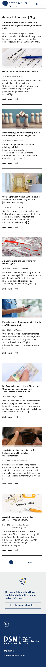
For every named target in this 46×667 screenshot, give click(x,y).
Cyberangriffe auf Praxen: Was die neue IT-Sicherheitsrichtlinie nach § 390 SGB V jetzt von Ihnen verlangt (21, 199)
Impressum (9, 650)
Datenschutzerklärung (14, 655)
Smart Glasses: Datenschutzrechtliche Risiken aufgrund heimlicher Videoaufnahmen (19, 453)
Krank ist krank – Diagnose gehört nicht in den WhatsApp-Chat (21, 323)
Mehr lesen (7, 99)
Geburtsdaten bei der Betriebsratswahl (20, 71)
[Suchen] (37, 4)
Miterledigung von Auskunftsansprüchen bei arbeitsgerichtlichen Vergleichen (21, 134)
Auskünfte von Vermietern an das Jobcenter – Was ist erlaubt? (17, 518)
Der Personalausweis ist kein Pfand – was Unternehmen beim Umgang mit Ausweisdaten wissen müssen (21, 389)
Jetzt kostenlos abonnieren (23, 605)
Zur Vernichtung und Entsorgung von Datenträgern (19, 262)
